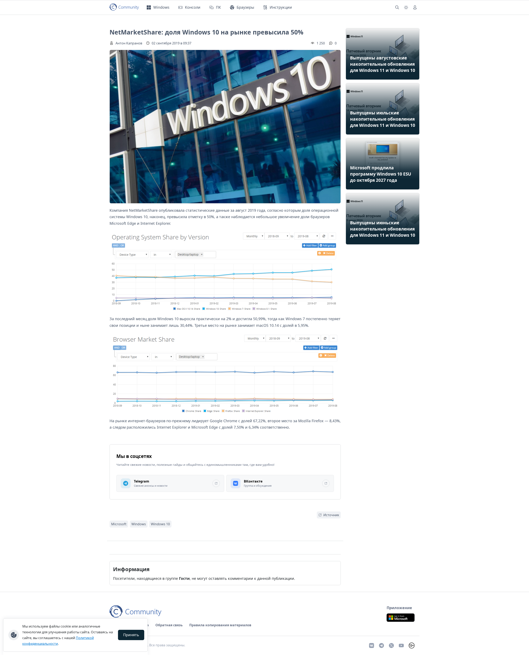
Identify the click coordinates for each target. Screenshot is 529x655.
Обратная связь (169, 625)
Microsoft (118, 524)
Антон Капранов (129, 43)
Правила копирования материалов (220, 625)
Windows (138, 524)
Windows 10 (160, 524)
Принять (131, 634)
